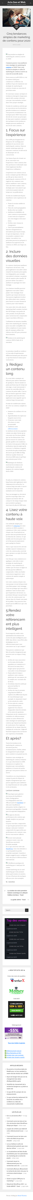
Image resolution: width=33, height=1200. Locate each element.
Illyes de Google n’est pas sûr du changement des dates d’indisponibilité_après (17, 1079)
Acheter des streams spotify (16, 1057)
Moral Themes (22, 1195)
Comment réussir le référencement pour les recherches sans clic (14, 1163)
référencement (13, 429)
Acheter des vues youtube (15, 1055)
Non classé (16, 44)
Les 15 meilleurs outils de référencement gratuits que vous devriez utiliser (17, 1146)
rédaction (17, 526)
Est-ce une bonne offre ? (14, 1116)
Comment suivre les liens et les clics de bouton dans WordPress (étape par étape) (17, 1123)
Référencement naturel (14, 1051)
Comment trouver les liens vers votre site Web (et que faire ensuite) (17, 1138)
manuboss (11, 882)
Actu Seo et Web (16, 2)
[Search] (26, 910)
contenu (8, 67)
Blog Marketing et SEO (14, 1053)
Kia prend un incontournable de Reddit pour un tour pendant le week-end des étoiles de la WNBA (17, 1071)
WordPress (9, 849)
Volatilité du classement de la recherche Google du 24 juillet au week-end (17, 1086)
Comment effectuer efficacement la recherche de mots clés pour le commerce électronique (17, 1171)
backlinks (20, 802)
